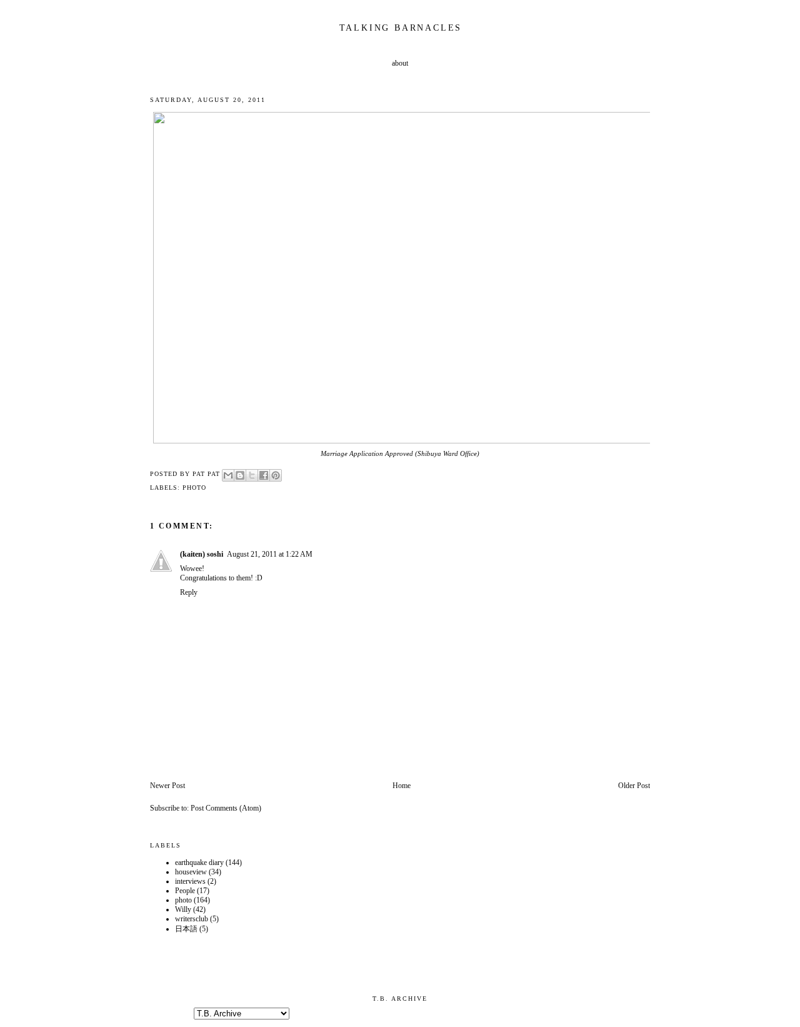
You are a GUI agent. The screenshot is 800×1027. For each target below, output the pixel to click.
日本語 (186, 928)
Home (401, 785)
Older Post (634, 785)
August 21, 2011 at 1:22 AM (269, 554)
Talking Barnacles (400, 28)
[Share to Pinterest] (275, 475)
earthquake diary (199, 862)
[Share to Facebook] (264, 475)
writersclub (191, 918)
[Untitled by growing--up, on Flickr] (403, 441)
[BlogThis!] (240, 475)
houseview (191, 872)
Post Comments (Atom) (226, 808)
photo (194, 487)
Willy (183, 909)
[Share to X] (252, 475)
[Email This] (228, 475)
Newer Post (167, 785)
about (400, 63)
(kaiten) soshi (201, 554)
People (185, 890)
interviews (190, 881)
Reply (189, 592)
